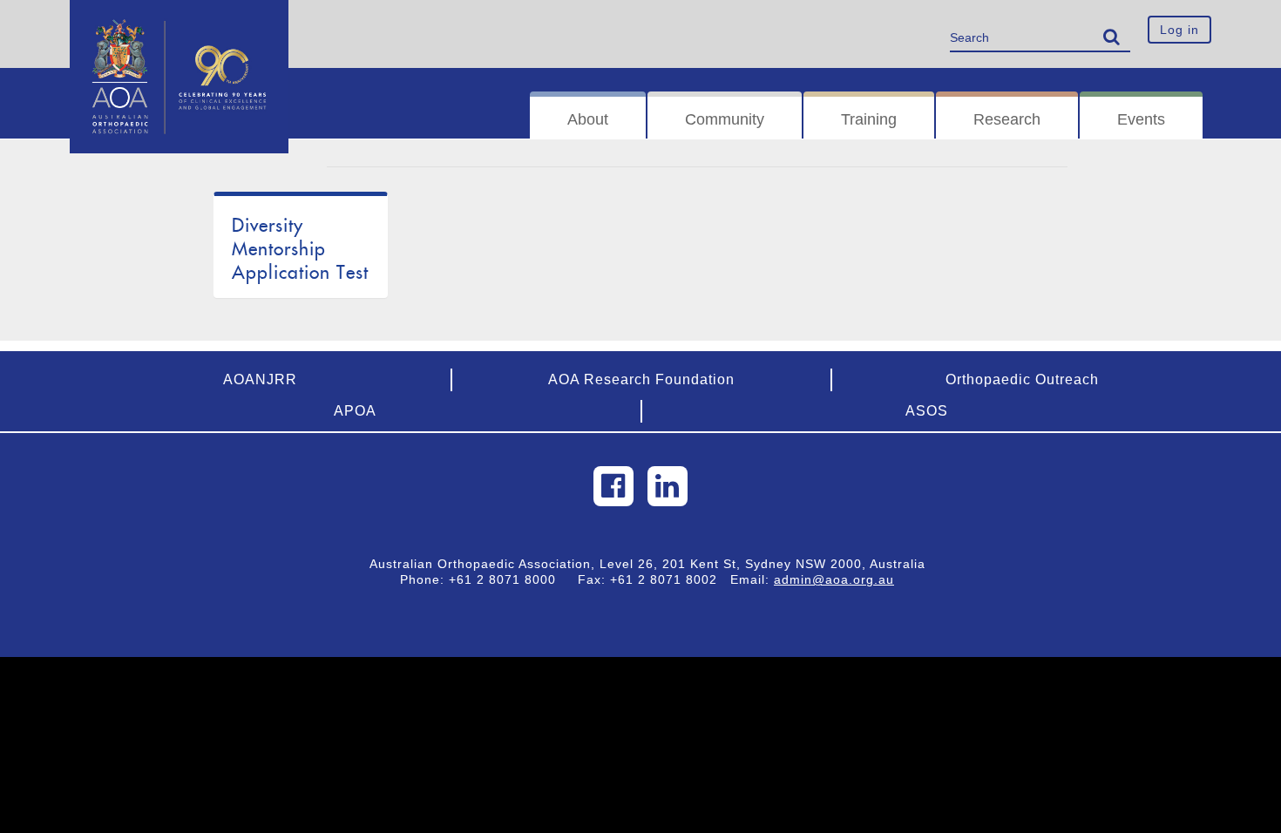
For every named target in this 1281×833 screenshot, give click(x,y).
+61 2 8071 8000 (509, 579)
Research (1006, 119)
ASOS (926, 410)
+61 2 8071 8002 (670, 579)
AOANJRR (260, 379)
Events (1141, 119)
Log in (1179, 30)
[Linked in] (667, 486)
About (587, 119)
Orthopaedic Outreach (1022, 379)
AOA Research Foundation (641, 379)
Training (869, 119)
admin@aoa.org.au (834, 579)
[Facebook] (613, 486)
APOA (355, 410)
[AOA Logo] (179, 22)
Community (724, 119)
